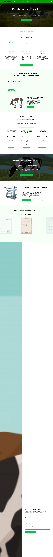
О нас (15, 1)
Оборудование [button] (29, 1)
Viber (48, 1)
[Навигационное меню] (51, 1)
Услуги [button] (18, 1)
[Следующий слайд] (39, 226)
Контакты (35, 1)
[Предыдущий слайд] (14, 226)
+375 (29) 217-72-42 (43, 1)
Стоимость (23, 1)
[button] (26, 20)
